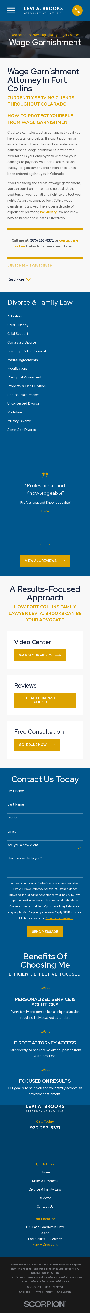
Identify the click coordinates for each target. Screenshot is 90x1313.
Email (11, 831)
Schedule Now (33, 744)
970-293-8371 (45, 1128)
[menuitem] (45, 316)
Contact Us (45, 1206)
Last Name (15, 804)
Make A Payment (45, 1181)
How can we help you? (24, 858)
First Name (15, 791)
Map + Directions (45, 1244)
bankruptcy (48, 212)
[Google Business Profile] (34, 1140)
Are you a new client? (23, 845)
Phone (12, 818)
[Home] (43, 10)
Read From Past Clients (40, 700)
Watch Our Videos (35, 655)
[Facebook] (45, 1140)
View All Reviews (41, 560)
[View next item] (49, 543)
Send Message (45, 931)
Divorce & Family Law (45, 1189)
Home (45, 1172)
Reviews (45, 1198)
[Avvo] (55, 1140)
